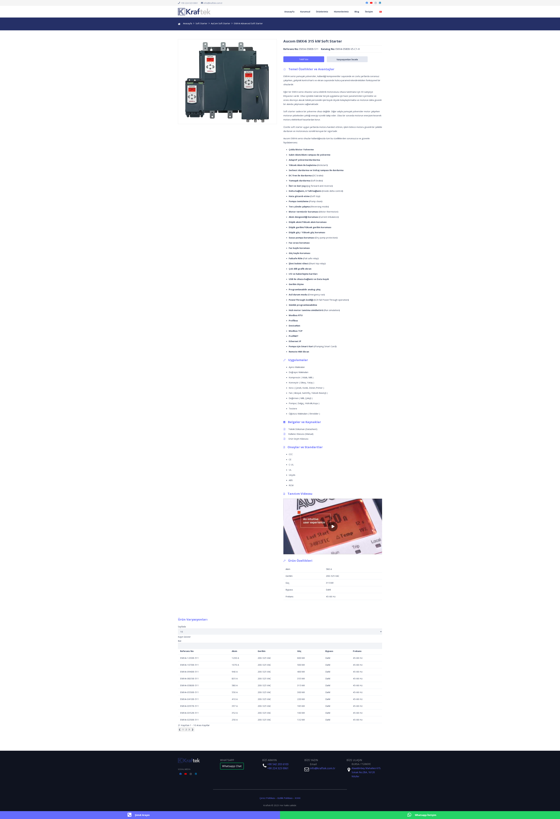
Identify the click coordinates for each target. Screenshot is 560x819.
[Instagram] (375, 3)
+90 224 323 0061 (277, 768)
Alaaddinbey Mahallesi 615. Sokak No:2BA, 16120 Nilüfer (366, 772)
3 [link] (189, 729)
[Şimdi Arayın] (131, 815)
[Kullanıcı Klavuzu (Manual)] (285, 434)
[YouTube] (371, 3)
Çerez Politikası (267, 798)
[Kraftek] (194, 11)
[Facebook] (367, 3)
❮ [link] (180, 729)
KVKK (298, 798)
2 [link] (186, 729)
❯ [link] (193, 729)
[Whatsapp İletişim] (411, 815)
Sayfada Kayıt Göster (184, 631)
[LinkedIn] (380, 3)
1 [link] (183, 729)
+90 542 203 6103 (277, 764)
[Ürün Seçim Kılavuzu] (285, 439)
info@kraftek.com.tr (322, 768)
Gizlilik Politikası (285, 798)
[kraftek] (196, 760)
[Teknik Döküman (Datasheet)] (285, 429)
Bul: (179, 640)
